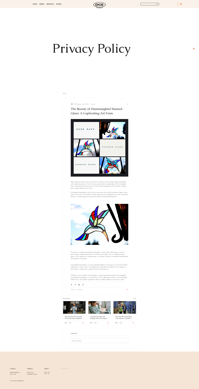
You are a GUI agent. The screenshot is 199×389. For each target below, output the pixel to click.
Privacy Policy (64, 368)
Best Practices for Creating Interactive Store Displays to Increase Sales (74, 317)
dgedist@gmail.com (14, 372)
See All (134, 298)
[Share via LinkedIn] (79, 284)
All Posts (65, 93)
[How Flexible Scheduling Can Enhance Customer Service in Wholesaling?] (124, 307)
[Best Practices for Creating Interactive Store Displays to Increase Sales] (74, 307)
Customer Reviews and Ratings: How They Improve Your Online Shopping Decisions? (99, 317)
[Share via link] (83, 284)
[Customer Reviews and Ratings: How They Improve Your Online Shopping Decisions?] (99, 307)
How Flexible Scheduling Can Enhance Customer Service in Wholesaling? (123, 317)
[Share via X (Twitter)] (75, 284)
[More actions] (127, 104)
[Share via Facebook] (71, 284)
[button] (194, 48)
